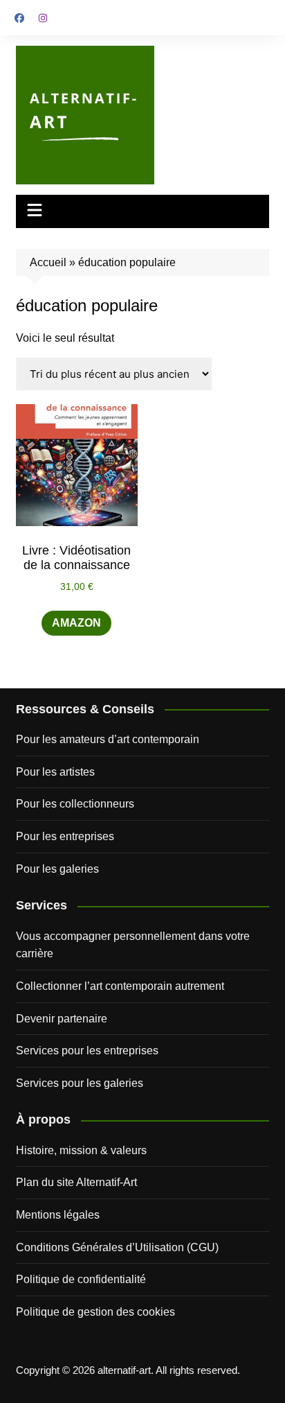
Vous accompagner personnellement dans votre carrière (133, 945)
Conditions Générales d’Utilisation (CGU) (117, 1247)
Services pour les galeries (79, 1083)
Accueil (48, 262)
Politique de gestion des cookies (95, 1312)
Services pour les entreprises (87, 1050)
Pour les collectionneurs (75, 804)
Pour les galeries (57, 869)
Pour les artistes (55, 772)
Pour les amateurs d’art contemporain (107, 739)
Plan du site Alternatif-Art (76, 1182)
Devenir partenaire (61, 1019)
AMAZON (76, 623)
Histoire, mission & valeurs (81, 1150)
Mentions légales (58, 1215)
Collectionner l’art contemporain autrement (120, 986)
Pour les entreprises (65, 836)
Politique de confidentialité (81, 1279)
